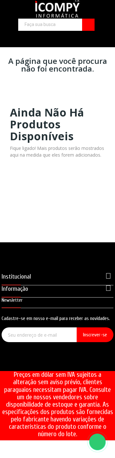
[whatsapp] (76, 363)
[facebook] (39, 363)
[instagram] (58, 363)
